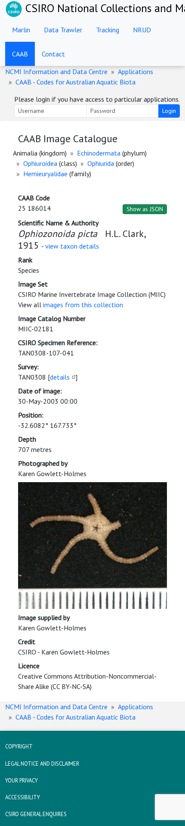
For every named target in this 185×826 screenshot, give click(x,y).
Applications (135, 71)
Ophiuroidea (40, 163)
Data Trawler (63, 29)
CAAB (20, 54)
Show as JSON (144, 209)
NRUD (142, 29)
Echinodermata (98, 153)
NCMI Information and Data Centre (56, 71)
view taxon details (72, 246)
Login (169, 111)
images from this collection (83, 304)
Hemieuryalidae (45, 173)
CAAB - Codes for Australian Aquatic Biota (75, 82)
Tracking (107, 29)
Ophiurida (100, 163)
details (60, 377)
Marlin (21, 29)
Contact (53, 54)
